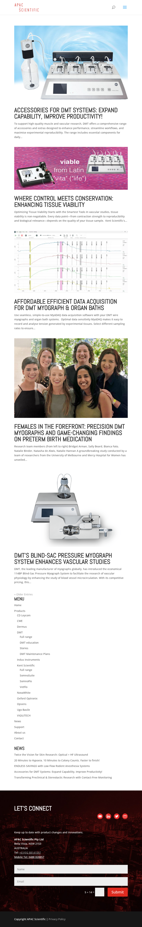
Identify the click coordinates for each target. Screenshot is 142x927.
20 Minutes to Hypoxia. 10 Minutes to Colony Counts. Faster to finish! (57, 760)
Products (19, 611)
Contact (19, 738)
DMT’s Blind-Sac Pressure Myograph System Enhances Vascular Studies (63, 558)
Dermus (22, 626)
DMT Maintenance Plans (35, 654)
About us (19, 732)
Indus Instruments (28, 659)
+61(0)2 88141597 (30, 852)
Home (17, 605)
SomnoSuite (27, 675)
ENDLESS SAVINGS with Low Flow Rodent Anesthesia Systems (52, 766)
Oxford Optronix (27, 698)
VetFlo (23, 687)
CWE (20, 621)
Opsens (21, 704)
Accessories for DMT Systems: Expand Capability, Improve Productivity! (66, 113)
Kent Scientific (26, 665)
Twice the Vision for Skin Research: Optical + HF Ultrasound (51, 754)
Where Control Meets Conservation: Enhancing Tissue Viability (63, 201)
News (17, 721)
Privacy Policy (57, 919)
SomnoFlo (26, 681)
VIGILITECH (24, 715)
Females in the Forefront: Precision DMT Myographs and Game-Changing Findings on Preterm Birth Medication (69, 433)
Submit (117, 892)
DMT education (29, 642)
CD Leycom (24, 615)
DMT (20, 632)
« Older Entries (23, 594)
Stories (24, 648)
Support (19, 727)
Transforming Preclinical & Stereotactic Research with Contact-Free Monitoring (63, 777)
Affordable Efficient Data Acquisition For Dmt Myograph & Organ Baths (65, 305)
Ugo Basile (23, 709)
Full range (26, 637)
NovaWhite (24, 692)
